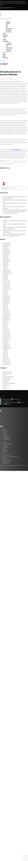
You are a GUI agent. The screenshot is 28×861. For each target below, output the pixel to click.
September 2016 (7, 339)
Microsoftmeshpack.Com (9, 227)
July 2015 (5, 350)
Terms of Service (7, 444)
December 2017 (7, 314)
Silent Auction (6, 385)
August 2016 (6, 340)
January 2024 (6, 249)
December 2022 (7, 261)
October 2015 (6, 345)
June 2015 (5, 352)
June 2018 (5, 306)
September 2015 (7, 347)
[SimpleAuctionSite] (7, 65)
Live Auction (6, 439)
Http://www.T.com (7, 230)
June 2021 (5, 266)
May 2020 (5, 277)
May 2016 (5, 342)
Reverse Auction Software (9, 383)
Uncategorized (6, 388)
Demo (4, 54)
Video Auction (9, 28)
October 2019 (6, 287)
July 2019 (5, 291)
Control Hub (6, 463)
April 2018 (5, 307)
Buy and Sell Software (8, 376)
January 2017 (6, 332)
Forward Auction (7, 378)
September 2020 (7, 273)
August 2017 (6, 321)
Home (4, 39)
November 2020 (7, 271)
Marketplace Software (17, 160)
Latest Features (7, 460)
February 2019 (6, 296)
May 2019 (5, 294)
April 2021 (5, 268)
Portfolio (8, 23)
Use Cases (8, 30)
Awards (5, 375)
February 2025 (6, 244)
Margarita (5, 220)
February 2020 (6, 281)
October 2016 (6, 337)
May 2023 (5, 256)
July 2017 (5, 322)
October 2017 (6, 317)
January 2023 (6, 259)
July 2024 (5, 248)
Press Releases (7, 437)
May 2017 (5, 326)
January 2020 (6, 282)
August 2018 (6, 302)
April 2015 (5, 355)
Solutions (5, 445)
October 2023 (6, 251)
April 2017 (5, 327)
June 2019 (5, 292)
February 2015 (6, 359)
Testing (4, 386)
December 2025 (7, 243)
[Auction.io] (4, 65)
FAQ (7, 25)
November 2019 (7, 286)
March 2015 (6, 357)
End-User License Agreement (10, 456)
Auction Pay (9, 31)
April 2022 (5, 263)
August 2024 (6, 246)
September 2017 (7, 319)
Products (8, 21)
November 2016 (7, 336)
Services (5, 450)
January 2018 (6, 312)
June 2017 (5, 324)
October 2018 (6, 299)
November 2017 (7, 316)
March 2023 (6, 258)
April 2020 (5, 279)
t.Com (4, 224)
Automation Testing (7, 373)
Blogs (4, 449)
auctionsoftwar (17, 78)
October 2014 (6, 362)
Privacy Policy (6, 455)
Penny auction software (14, 162)
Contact (5, 36)
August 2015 (6, 349)
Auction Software (8, 160)
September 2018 (7, 301)
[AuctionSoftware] (1, 65)
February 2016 (6, 344)
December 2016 (7, 334)
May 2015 (5, 354)
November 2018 (7, 297)
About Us (5, 431)
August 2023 (6, 254)
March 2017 (6, 329)
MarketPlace (9, 44)
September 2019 (7, 289)
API (7, 26)
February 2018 (6, 311)
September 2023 (7, 253)
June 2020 (5, 276)
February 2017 (6, 331)
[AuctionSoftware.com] (11, 13)
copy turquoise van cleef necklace (11, 233)
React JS (5, 381)
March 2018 (6, 309)
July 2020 (5, 274)
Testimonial (6, 447)
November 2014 (7, 360)
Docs (4, 458)
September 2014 (7, 364)
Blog (4, 33)
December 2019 (7, 284)
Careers (5, 442)
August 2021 (6, 264)
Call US (6, 7)
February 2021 (6, 269)
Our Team (5, 35)
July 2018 (5, 304)
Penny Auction (6, 380)
